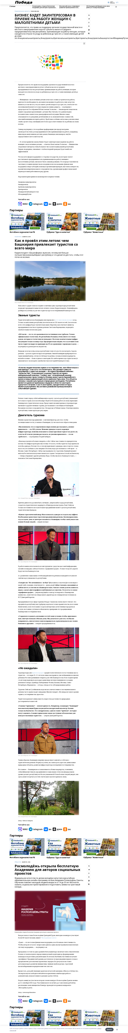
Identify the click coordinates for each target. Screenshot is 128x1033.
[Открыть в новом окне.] (23, 204)
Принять (109, 1029)
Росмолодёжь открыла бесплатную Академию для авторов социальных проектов (43, 6)
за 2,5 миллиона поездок (64, 320)
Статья (12, 6)
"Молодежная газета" (49, 938)
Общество (18, 862)
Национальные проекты (22, 11)
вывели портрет (38, 673)
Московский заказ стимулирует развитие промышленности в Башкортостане (69, 6)
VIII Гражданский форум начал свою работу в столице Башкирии (98, 6)
